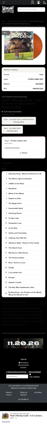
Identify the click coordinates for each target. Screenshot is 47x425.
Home (4, 21)
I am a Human (34, 377)
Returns (38, 392)
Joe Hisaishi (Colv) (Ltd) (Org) (17, 21)
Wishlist (24, 153)
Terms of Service (23, 394)
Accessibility (23, 399)
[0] (44, 3)
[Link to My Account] (38, 3)
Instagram (24, 365)
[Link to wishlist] (32, 3)
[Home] (8, 9)
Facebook (24, 363)
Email (24, 367)
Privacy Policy (9, 394)
